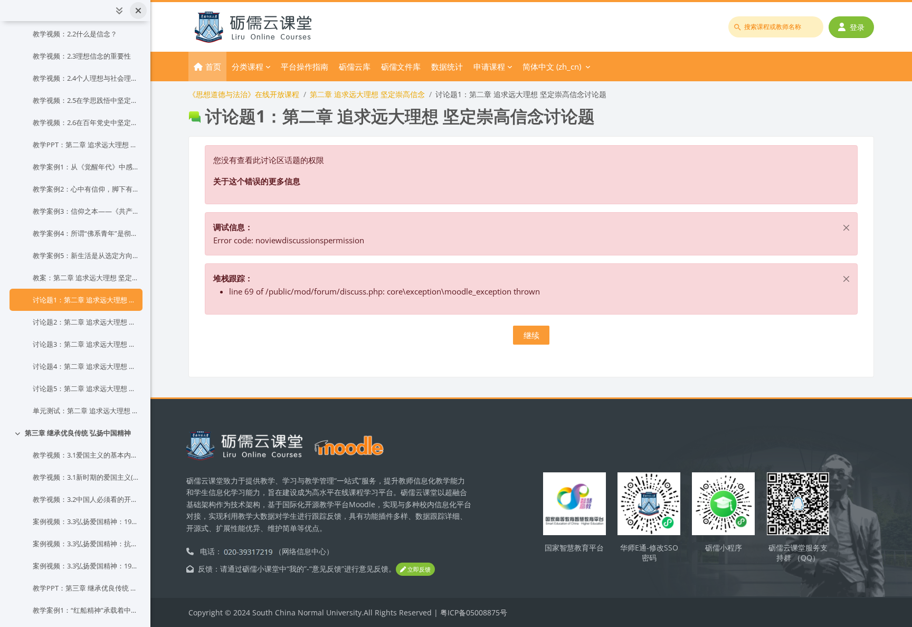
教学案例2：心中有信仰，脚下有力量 (85, 189)
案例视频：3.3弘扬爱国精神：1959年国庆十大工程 (85, 566)
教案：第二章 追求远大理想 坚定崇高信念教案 (85, 277)
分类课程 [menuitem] (247, 66)
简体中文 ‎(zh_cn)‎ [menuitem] (551, 66)
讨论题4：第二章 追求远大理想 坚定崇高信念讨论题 (85, 366)
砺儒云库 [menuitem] (354, 66)
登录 (857, 27)
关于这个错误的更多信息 (256, 181)
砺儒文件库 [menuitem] (401, 66)
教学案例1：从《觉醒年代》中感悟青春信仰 (85, 167)
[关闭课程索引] (138, 10)
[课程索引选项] (119, 10)
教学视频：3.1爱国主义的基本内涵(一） (85, 455)
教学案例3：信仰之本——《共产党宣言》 (85, 211)
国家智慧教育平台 (574, 548)
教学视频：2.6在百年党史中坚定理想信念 (85, 122)
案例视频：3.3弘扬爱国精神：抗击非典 (85, 543)
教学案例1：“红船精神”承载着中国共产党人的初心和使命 (85, 610)
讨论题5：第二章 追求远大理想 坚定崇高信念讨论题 (85, 388)
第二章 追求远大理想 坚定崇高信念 (367, 94)
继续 (531, 335)
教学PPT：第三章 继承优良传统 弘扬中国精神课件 (85, 588)
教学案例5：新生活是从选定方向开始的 (85, 255)
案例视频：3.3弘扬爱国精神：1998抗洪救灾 (85, 521)
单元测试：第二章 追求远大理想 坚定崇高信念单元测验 (85, 410)
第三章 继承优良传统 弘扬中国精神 (78, 433)
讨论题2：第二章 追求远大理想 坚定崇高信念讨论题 (85, 322)
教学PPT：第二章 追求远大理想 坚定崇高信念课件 (85, 144)
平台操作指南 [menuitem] (304, 66)
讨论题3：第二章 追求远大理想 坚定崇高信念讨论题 (85, 344)
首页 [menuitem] (213, 66)
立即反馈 (418, 569)
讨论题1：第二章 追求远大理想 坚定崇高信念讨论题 (85, 300)
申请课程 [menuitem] (489, 66)
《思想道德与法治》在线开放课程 (243, 94)
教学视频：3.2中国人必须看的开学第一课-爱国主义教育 (85, 499)
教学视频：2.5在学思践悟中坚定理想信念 (85, 100)
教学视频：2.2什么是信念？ (75, 34)
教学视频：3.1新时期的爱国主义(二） (85, 477)
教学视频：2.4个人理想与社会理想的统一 (85, 78)
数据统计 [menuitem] (447, 66)
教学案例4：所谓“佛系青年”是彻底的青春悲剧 (85, 233)
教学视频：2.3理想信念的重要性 (82, 56)
